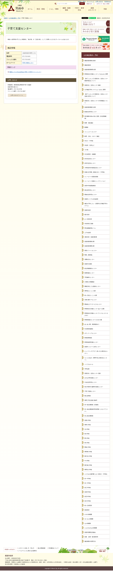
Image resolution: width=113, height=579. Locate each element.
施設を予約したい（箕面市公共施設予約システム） (96, 204)
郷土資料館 (87, 395)
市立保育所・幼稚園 (90, 154)
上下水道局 (87, 232)
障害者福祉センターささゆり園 (93, 319)
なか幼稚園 (87, 523)
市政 (105, 9)
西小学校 (86, 438)
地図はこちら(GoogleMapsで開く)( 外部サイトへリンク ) (25, 72)
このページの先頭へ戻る (102, 550)
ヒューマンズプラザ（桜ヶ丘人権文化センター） (96, 352)
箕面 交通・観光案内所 (91, 537)
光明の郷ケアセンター (90, 299)
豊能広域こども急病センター (92, 286)
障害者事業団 (88, 337)
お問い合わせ (99, 1)
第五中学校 (87, 496)
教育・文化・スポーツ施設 (91, 136)
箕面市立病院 (88, 264)
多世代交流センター (90, 163)
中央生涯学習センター (90, 382)
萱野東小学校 (88, 451)
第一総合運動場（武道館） (91, 404)
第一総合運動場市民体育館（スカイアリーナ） (96, 410)
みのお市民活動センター (91, 378)
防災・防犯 (41, 9)
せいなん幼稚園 (88, 519)
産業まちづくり (92, 9)
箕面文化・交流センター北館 (92, 373)
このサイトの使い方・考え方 (26, 548)
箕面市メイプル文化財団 (91, 199)
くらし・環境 (53, 9)
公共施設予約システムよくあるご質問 (94, 89)
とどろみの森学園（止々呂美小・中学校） (96, 474)
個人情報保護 (41, 548)
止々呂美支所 (88, 219)
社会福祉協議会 (88, 328)
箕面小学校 (87, 420)
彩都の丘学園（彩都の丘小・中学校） (94, 172)
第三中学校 (87, 487)
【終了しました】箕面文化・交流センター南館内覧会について (96, 79)
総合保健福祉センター (90, 268)
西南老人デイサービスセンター (93, 304)
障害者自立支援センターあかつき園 (94, 308)
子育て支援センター (27, 62)
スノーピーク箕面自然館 (91, 176)
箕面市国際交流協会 (90, 532)
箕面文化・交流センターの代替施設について (96, 102)
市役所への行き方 (10, 549)
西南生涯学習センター (90, 194)
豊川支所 (86, 214)
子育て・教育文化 (79, 9)
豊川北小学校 (88, 456)
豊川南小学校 (88, 465)
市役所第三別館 (88, 223)
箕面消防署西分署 (89, 246)
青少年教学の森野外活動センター (93, 386)
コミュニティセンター (90, 131)
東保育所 (86, 510)
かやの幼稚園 (88, 514)
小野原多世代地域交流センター (93, 167)
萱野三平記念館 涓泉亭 (90, 400)
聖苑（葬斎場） (88, 255)
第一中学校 (87, 478)
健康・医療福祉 (67, 9)
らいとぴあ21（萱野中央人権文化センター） (95, 359)
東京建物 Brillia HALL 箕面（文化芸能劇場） (95, 117)
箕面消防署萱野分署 (90, 69)
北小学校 (86, 429)
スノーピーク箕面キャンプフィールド (94, 181)
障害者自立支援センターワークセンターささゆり (96, 314)
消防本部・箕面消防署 (90, 237)
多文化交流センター (90, 158)
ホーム (30, 9)
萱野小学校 (87, 424)
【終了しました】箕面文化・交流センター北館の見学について (96, 95)
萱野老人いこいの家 (90, 291)
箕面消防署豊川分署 (90, 107)
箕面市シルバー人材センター (92, 346)
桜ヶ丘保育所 (88, 505)
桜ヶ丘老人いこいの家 (90, 295)
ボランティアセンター (90, 333)
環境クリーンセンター (90, 250)
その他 (86, 149)
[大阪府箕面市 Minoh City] (16, 8)
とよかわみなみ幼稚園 (90, 528)
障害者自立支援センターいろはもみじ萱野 (96, 74)
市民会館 (86, 369)
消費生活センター (89, 259)
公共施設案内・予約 (14, 18)
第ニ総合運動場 (88, 416)
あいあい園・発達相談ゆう (91, 324)
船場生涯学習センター (90, 111)
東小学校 (86, 442)
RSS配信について (54, 548)
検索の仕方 (89, 3)
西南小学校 (87, 447)
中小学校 (86, 460)
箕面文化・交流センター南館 (92, 85)
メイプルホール (88, 364)
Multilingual (107, 1)
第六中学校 (87, 501)
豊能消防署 (87, 65)
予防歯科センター (89, 277)
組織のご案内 (82, 1)
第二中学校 (87, 483)
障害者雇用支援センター (91, 342)
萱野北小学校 (88, 469)
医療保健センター (89, 273)
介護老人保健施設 (89, 282)
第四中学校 (87, 492)
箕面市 (6, 18)
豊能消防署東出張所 (90, 60)
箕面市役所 (87, 210)
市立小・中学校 (88, 140)
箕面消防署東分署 (89, 241)
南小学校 (86, 433)
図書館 (86, 127)
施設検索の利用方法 (90, 541)
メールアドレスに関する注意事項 (27, 550)
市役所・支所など (89, 145)
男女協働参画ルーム (90, 228)
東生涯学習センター (90, 190)
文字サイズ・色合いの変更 (103, 3)
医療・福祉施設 (88, 123)
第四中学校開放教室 (90, 185)
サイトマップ (90, 1)
